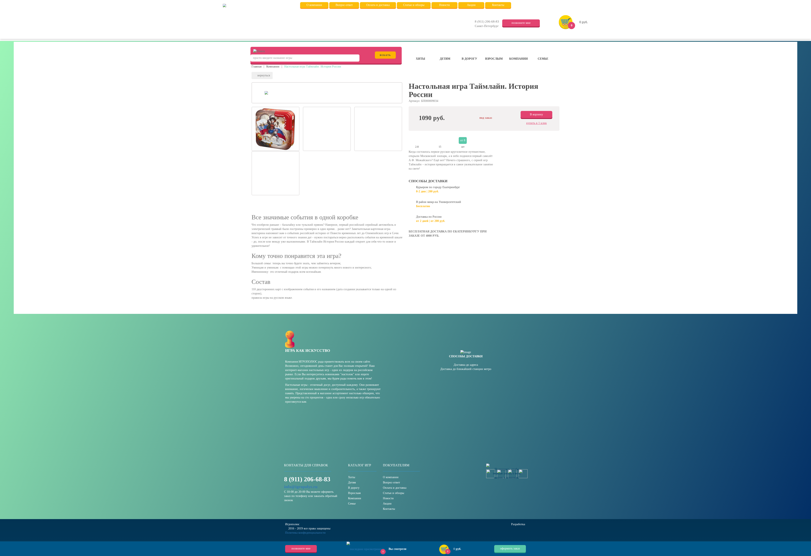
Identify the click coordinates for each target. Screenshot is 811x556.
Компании (518, 58)
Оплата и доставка (394, 487)
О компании (391, 477)
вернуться (263, 75)
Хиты (420, 58)
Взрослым (494, 58)
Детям (445, 58)
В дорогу (469, 58)
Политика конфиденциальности (305, 532)
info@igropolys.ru (300, 486)
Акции (387, 503)
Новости (388, 498)
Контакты (389, 508)
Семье (543, 58)
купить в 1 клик (536, 123)
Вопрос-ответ (391, 482)
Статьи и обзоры (393, 493)
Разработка (518, 524)
